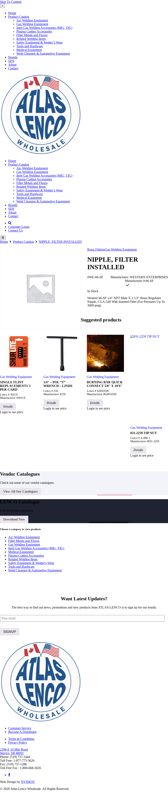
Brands (12, 57)
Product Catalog (18, 16)
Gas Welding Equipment (32, 24)
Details (8, 406)
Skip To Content (10, 1)
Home (12, 13)
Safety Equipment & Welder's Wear (31, 563)
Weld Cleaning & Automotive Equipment (43, 53)
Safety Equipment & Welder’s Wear (39, 42)
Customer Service (19, 728)
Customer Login (18, 226)
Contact (13, 68)
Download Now (14, 519)
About (12, 64)
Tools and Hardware (29, 46)
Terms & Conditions (21, 739)
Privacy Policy (17, 742)
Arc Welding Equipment (32, 20)
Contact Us (15, 230)
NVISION (28, 782)
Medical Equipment (29, 50)
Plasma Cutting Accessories (34, 31)
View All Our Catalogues (20, 491)
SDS (11, 61)
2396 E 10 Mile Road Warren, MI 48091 (14, 751)
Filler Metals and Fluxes (32, 35)
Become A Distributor (22, 732)
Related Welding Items (31, 39)
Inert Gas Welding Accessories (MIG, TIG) (44, 27)
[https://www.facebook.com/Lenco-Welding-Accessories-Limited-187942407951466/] (9, 775)
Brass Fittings (96, 249)
